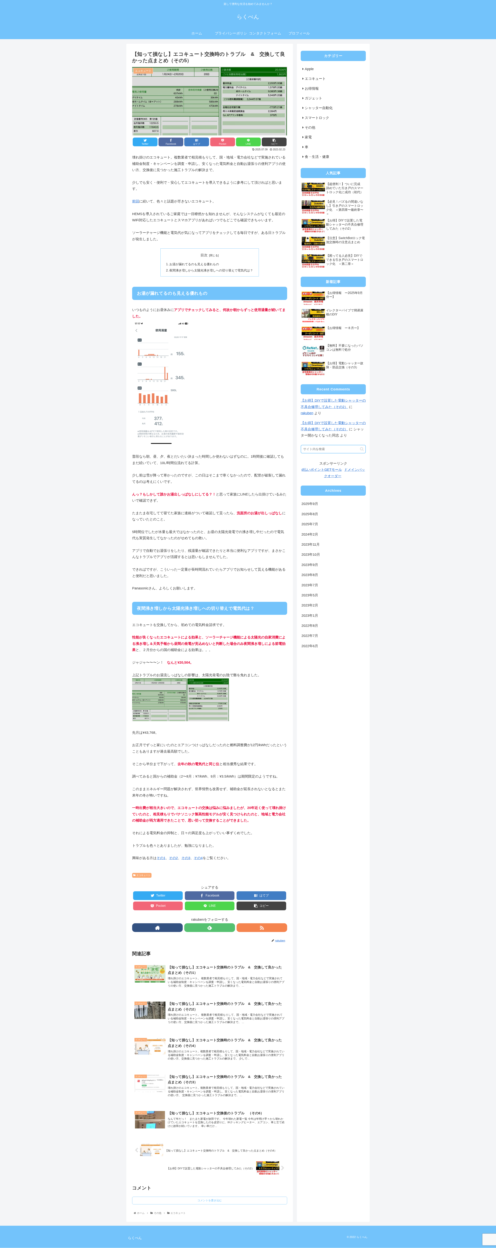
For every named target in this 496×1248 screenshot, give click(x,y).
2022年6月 (309, 646)
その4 (198, 858)
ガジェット (313, 98)
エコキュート (143, 875)
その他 (310, 127)
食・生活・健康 (317, 157)
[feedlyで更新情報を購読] (209, 927)
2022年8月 (309, 626)
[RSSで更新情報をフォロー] (262, 927)
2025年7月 (309, 524)
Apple (309, 69)
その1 (161, 858)
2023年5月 (309, 595)
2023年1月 (309, 615)
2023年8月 (309, 575)
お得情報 (312, 88)
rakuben (307, 413)
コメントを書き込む (209, 1200)
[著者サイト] (157, 927)
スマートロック (317, 118)
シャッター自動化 (319, 108)
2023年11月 (310, 544)
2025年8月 (309, 514)
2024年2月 (309, 534)
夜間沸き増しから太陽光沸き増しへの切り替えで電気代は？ (211, 270)
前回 (135, 201)
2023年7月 (309, 585)
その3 (185, 858)
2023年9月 (309, 565)
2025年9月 (309, 504)
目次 (204, 255)
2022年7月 (309, 636)
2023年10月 (310, 554)
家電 (308, 137)
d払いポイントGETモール (321, 470)
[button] (361, 449)
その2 (173, 858)
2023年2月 (309, 605)
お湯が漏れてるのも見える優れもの (194, 264)
